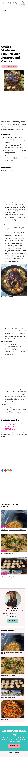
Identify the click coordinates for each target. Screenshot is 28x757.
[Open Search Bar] (24, 10)
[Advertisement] (14, 28)
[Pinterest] (5, 470)
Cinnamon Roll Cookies (10, 426)
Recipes (4, 527)
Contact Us (22, 754)
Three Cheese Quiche (10, 429)
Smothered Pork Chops (10, 424)
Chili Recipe (8, 428)
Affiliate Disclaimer (8, 754)
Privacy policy (16, 754)
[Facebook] (2, 470)
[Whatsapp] (8, 470)
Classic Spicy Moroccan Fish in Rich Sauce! (15, 423)
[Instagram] (10, 470)
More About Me (13, 620)
